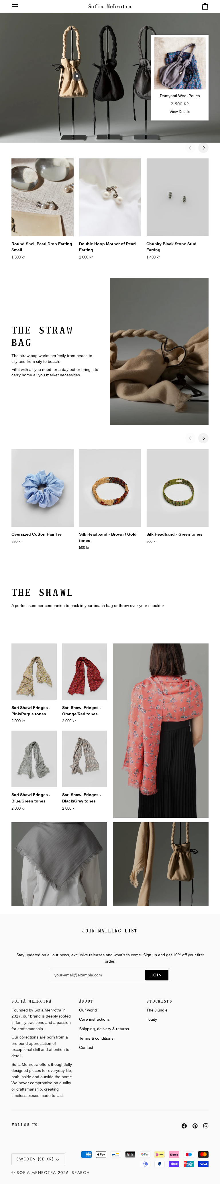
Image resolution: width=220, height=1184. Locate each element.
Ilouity (151, 1019)
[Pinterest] (195, 1126)
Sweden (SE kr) (35, 1159)
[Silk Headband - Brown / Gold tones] (110, 488)
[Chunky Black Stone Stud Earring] (177, 197)
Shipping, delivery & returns (104, 1028)
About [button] (86, 1001)
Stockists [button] (159, 1001)
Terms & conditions (96, 1038)
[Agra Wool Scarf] (59, 864)
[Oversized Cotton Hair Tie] (42, 488)
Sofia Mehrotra (36, 1172)
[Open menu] (20, 6)
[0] (77, 76)
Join (157, 975)
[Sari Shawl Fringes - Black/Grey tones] (84, 759)
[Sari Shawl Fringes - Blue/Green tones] (34, 759)
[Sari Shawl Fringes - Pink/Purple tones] (34, 671)
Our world (88, 1010)
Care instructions (94, 1019)
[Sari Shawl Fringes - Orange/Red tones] (84, 671)
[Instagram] (206, 1126)
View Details (180, 112)
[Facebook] (184, 1126)
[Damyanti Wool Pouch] (161, 864)
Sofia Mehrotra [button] (31, 1001)
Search (81, 1172)
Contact (86, 1047)
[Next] (203, 148)
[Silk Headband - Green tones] (177, 488)
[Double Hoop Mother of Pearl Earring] (110, 197)
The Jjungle (157, 1010)
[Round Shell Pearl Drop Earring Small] (42, 197)
